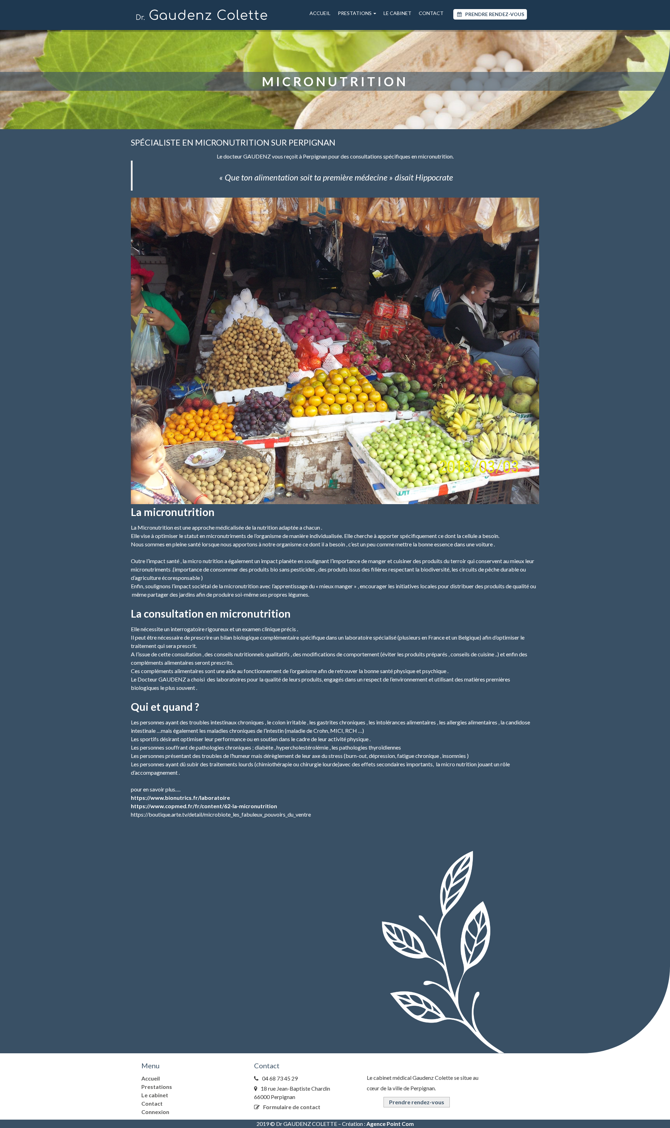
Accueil (320, 13)
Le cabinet (397, 13)
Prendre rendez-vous (494, 14)
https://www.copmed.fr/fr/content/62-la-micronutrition (204, 806)
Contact (431, 13)
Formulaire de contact (291, 1107)
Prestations (355, 13)
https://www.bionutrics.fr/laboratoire (180, 797)
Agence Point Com (390, 1123)
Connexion (155, 1111)
